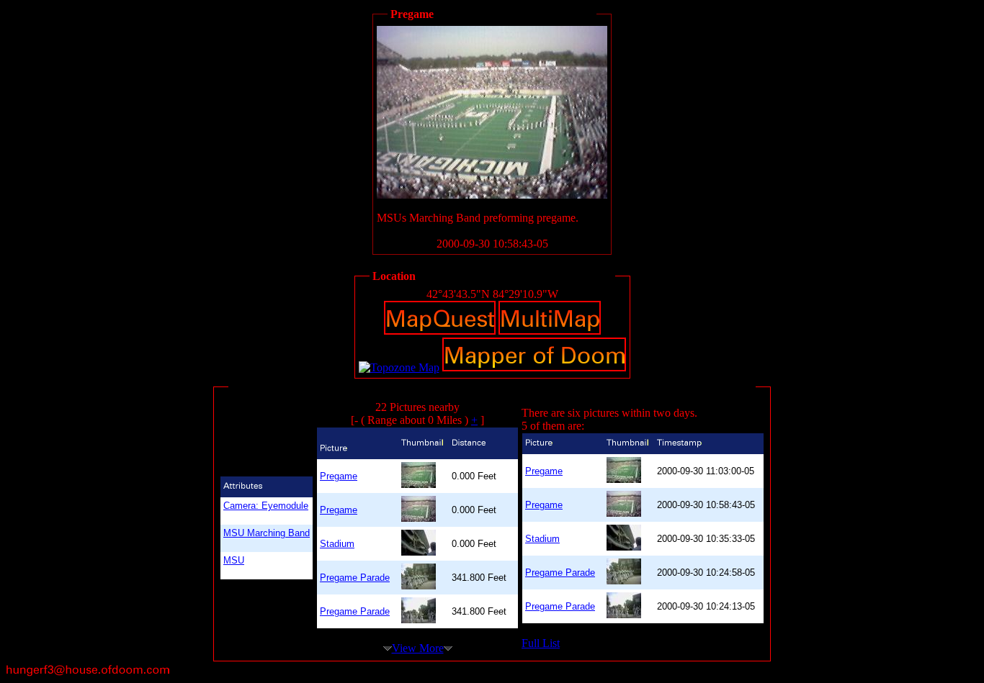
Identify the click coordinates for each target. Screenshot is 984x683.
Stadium (337, 543)
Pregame (338, 476)
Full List (541, 643)
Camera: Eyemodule (265, 505)
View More (418, 648)
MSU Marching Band (266, 533)
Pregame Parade (355, 577)
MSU (233, 560)
